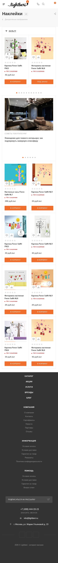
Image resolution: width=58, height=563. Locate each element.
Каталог (29, 376)
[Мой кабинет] (48, 4)
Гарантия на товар (29, 454)
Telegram (29, 535)
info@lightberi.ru (31, 518)
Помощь (29, 471)
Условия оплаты (29, 446)
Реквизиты (29, 458)
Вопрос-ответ (29, 488)
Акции (29, 382)
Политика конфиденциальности (29, 461)
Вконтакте (22, 535)
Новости (29, 424)
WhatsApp (36, 535)
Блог (29, 398)
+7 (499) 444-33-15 (30, 509)
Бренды (29, 392)
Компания (29, 407)
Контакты (29, 416)
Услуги (29, 387)
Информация (29, 441)
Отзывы (29, 432)
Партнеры (29, 428)
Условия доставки (29, 450)
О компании (29, 413)
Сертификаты (29, 420)
